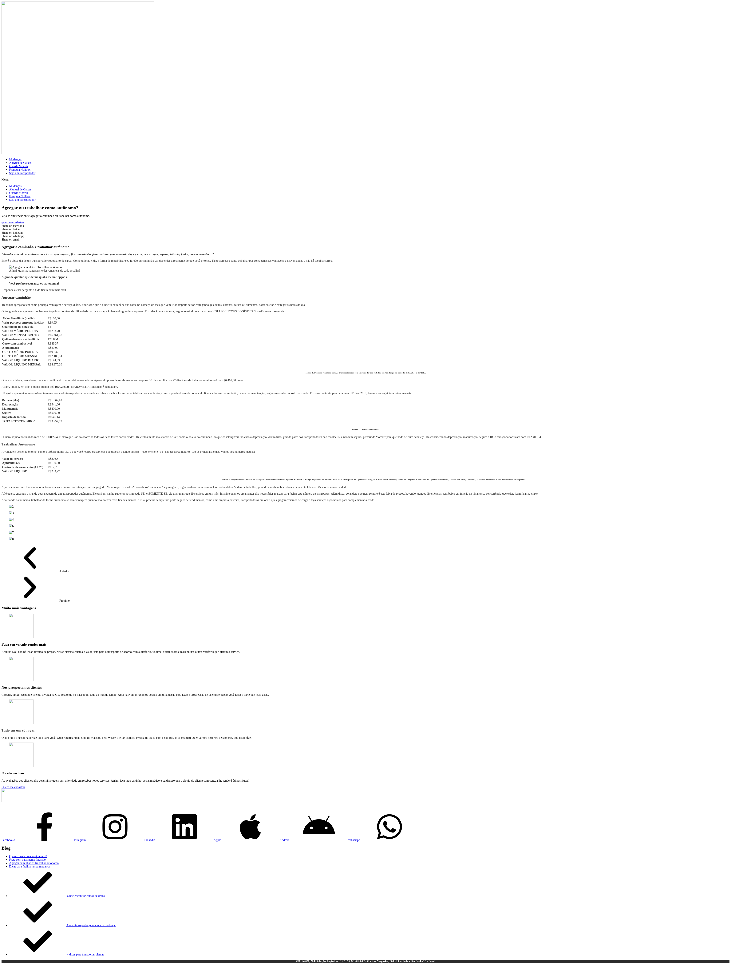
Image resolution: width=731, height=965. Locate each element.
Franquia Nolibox (19, 169)
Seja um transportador (22, 173)
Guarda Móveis (18, 166)
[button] (365, 179)
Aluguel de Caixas (20, 162)
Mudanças (15, 159)
